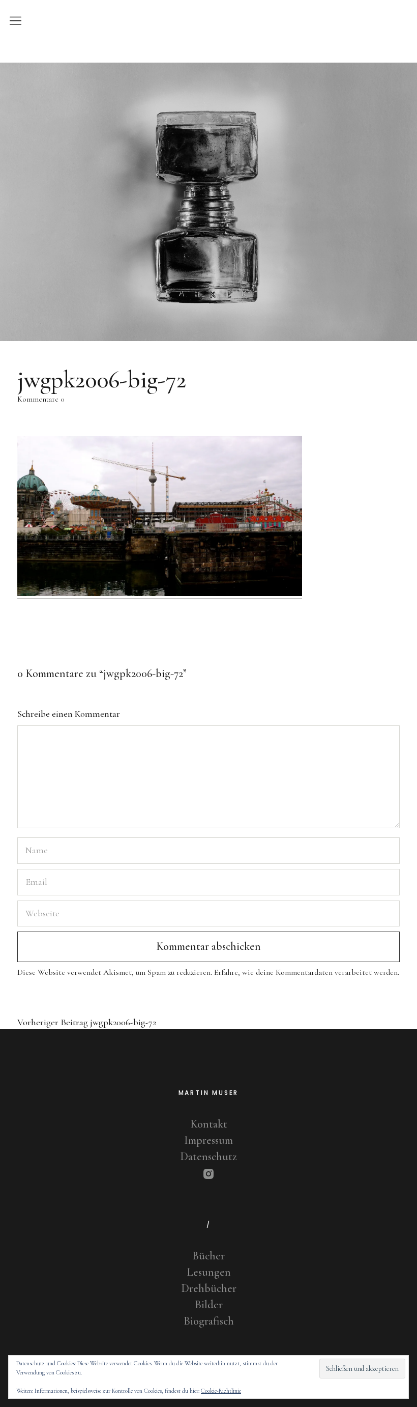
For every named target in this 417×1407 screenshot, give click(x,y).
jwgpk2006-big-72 (86, 1022)
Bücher (208, 1255)
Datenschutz (208, 1156)
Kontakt (208, 1124)
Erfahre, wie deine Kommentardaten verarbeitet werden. (306, 972)
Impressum (208, 1140)
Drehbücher (208, 1288)
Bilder (209, 1304)
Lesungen (209, 1272)
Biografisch (209, 1321)
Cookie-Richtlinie (221, 1390)
